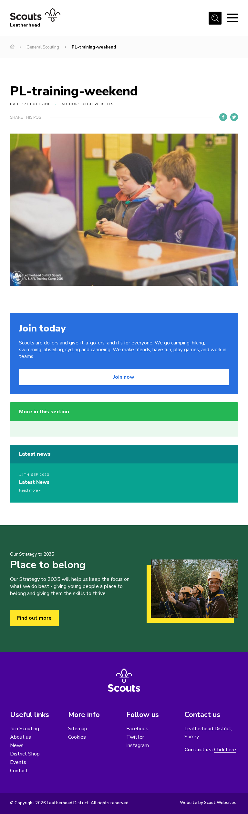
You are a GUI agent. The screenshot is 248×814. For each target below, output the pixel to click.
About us (20, 737)
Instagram (137, 745)
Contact (19, 770)
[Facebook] (223, 117)
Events (18, 762)
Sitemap (77, 728)
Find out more (34, 618)
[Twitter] (234, 117)
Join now (123, 377)
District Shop (25, 753)
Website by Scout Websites (208, 803)
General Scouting (42, 47)
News (17, 745)
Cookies (77, 737)
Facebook (137, 728)
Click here (225, 750)
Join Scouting (24, 728)
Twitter (135, 737)
